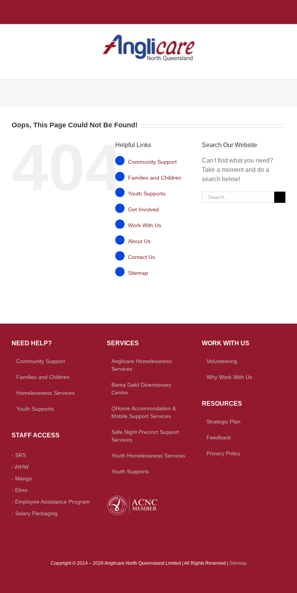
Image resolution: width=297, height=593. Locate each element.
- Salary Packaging (35, 513)
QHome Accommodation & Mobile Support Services (143, 412)
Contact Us (141, 257)
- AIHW (20, 467)
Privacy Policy (223, 453)
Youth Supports (147, 193)
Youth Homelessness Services (148, 455)
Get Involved (143, 209)
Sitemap (138, 273)
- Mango (22, 478)
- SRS (19, 455)
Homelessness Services (45, 393)
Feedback (219, 437)
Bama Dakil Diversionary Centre (141, 389)
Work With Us (144, 225)
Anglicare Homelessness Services (141, 365)
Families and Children (154, 178)
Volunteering (222, 361)
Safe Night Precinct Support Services (145, 436)
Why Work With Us (229, 377)
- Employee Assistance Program (51, 502)
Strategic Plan (224, 421)
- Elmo (19, 490)
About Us (139, 241)
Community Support (152, 162)
